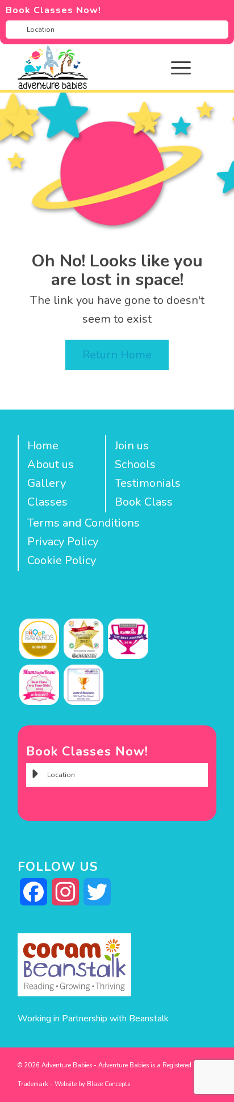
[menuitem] (189, 67)
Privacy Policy (62, 541)
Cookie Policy (61, 560)
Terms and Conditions (83, 523)
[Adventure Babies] (97, 67)
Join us (132, 445)
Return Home (117, 354)
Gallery (46, 483)
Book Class (144, 502)
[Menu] (175, 67)
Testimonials (148, 483)
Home (42, 445)
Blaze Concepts (108, 1084)
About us (50, 464)
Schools (135, 464)
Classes (47, 502)
